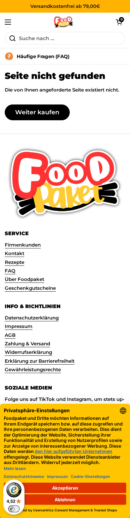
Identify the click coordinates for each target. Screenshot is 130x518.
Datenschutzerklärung (32, 318)
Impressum (18, 326)
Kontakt (14, 253)
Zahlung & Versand (27, 344)
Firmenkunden (23, 245)
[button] (119, 22)
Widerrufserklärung (28, 352)
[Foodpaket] (63, 22)
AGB (10, 335)
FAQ (10, 271)
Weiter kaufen (37, 112)
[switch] (14, 508)
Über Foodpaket (24, 279)
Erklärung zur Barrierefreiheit (39, 361)
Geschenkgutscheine (30, 288)
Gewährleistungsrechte (33, 369)
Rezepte (14, 262)
